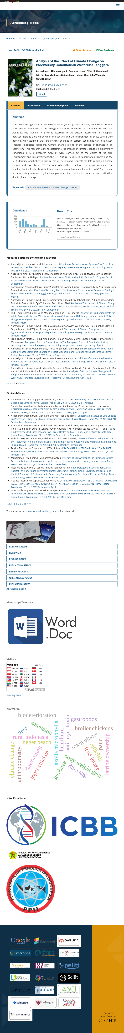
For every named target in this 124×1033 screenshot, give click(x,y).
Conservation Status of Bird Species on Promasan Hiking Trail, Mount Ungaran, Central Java (63, 417)
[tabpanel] (62, 153)
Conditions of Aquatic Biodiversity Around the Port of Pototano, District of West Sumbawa (61, 360)
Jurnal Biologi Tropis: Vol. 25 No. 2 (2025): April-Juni (75, 345)
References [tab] (33, 105)
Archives (23, 38)
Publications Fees (19, 584)
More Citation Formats (70, 237)
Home (11, 38)
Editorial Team (18, 546)
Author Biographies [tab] (57, 105)
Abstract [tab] (16, 105)
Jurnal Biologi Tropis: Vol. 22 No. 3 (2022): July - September (61, 353)
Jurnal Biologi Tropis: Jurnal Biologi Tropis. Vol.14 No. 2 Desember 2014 (63, 476)
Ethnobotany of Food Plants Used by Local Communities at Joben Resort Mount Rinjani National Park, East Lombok (62, 350)
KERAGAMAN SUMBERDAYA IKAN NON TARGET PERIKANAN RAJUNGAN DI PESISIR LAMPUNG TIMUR (61, 450)
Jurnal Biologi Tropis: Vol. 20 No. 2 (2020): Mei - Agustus (63, 402)
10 (25, 503)
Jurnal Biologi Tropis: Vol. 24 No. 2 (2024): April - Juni (63, 377)
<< (7, 383)
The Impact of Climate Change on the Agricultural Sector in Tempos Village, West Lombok (57, 331)
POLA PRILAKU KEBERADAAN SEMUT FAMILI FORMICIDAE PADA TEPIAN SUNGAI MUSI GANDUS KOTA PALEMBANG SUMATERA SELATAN (64, 482)
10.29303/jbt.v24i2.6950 (54, 85)
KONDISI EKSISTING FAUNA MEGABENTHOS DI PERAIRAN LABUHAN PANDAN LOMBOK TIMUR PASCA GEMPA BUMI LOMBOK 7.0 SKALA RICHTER (63, 492)
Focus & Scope (17, 559)
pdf (43, 94)
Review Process (18, 571)
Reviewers (15, 552)
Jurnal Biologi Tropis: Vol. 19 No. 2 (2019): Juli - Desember (41, 496)
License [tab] (79, 105)
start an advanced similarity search (40, 511)
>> (22, 383)
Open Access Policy (20, 578)
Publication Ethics (20, 565)
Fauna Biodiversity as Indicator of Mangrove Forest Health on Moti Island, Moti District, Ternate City (63, 430)
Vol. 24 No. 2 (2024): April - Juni (45, 38)
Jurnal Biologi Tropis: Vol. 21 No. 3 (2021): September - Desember (46, 435)
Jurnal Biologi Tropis (24, 22)
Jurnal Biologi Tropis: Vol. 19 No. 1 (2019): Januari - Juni (57, 412)
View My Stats (13, 695)
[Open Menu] (117, 5)
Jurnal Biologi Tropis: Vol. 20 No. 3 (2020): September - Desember (47, 444)
